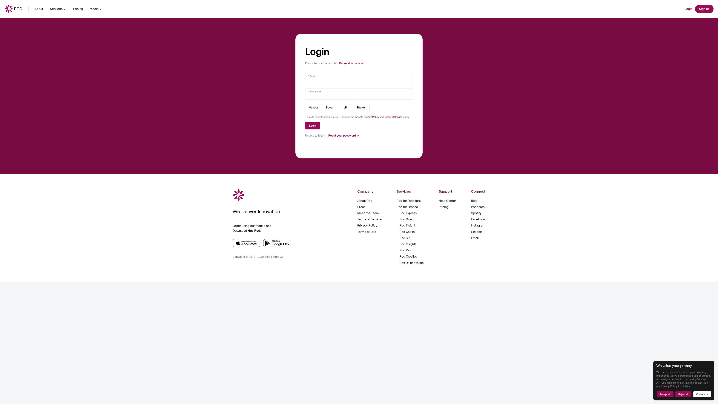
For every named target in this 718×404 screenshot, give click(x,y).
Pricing (78, 9)
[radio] (313, 107)
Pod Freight (407, 225)
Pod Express (408, 213)
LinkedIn (477, 232)
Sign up (704, 9)
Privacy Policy (372, 117)
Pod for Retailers (409, 201)
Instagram (478, 225)
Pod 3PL (405, 238)
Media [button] (94, 9)
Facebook (478, 219)
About (39, 9)
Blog (474, 201)
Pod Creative (408, 256)
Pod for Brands (407, 207)
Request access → (351, 63)
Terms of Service (393, 117)
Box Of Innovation (412, 263)
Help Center (447, 201)
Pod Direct (407, 219)
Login (688, 9)
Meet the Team (368, 213)
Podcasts (478, 207)
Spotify (476, 213)
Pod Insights (408, 244)
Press (361, 207)
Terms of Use (366, 232)
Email (313, 76)
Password (315, 91)
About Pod (364, 201)
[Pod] (13, 9)
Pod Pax (405, 250)
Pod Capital (407, 232)
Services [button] (56, 9)
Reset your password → (343, 135)
